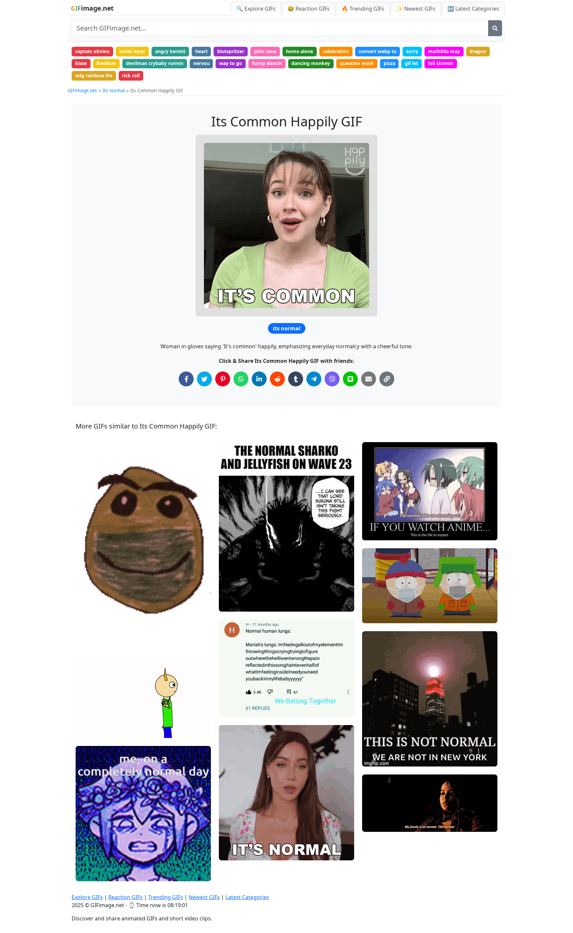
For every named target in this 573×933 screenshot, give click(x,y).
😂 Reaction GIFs (308, 8)
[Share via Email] (368, 378)
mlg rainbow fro (93, 75)
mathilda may (444, 51)
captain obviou (92, 51)
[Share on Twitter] (204, 378)
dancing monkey (310, 63)
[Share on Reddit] (277, 378)
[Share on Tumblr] (295, 378)
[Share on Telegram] (313, 378)
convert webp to (378, 51)
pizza (389, 63)
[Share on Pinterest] (222, 378)
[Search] (495, 28)
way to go (230, 63)
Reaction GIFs (125, 897)
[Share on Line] (350, 378)
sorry (412, 51)
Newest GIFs (204, 897)
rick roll (131, 75)
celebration (336, 51)
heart (201, 51)
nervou (201, 63)
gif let (411, 63)
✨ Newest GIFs (415, 8)
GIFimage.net (82, 90)
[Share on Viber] (332, 378)
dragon (478, 51)
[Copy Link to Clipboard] (386, 378)
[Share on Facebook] (186, 378)
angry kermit (170, 51)
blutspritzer (230, 51)
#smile (89, 645)
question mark (357, 63)
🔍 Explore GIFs (256, 8)
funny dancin (267, 63)
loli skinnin (440, 63)
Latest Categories (247, 897)
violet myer (132, 51)
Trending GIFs (165, 897)
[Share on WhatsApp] (240, 378)
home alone (299, 51)
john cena (265, 51)
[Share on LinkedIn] (259, 378)
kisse (81, 63)
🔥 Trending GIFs (363, 8)
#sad (373, 615)
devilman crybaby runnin (154, 63)
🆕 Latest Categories (473, 8)
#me (87, 873)
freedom (106, 63)
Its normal (113, 90)
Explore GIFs (87, 897)
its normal (286, 328)
